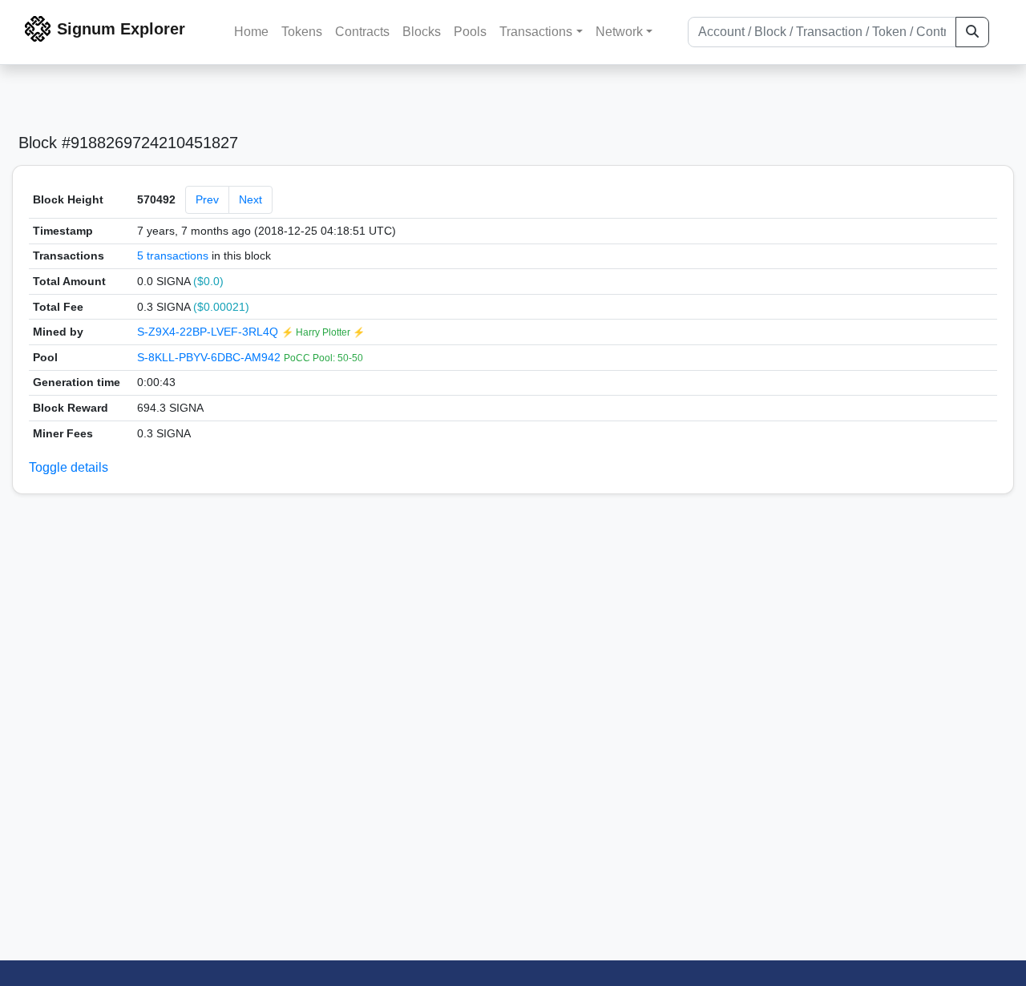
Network (619, 31)
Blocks (421, 31)
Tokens (301, 31)
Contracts (362, 31)
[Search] (972, 32)
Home (251, 31)
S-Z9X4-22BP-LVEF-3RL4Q (209, 331)
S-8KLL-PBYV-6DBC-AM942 (210, 357)
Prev (207, 199)
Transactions (535, 31)
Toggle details (68, 467)
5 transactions (172, 255)
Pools (470, 31)
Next (250, 199)
